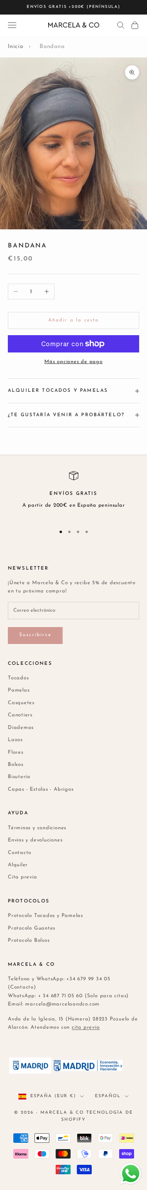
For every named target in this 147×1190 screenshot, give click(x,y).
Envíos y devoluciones (35, 840)
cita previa (86, 1027)
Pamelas (18, 690)
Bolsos (16, 764)
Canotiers (20, 715)
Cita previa (22, 877)
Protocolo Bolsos (28, 940)
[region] (73, 494)
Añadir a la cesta (73, 320)
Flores (16, 752)
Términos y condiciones (37, 827)
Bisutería (19, 776)
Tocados (18, 678)
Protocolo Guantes (31, 928)
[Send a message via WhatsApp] (130, 1173)
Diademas (21, 727)
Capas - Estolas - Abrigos (41, 789)
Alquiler (18, 864)
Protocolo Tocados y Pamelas (45, 915)
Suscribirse (35, 635)
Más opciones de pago (73, 361)
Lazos (15, 739)
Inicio (16, 47)
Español (108, 1096)
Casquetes (21, 702)
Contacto (19, 852)
